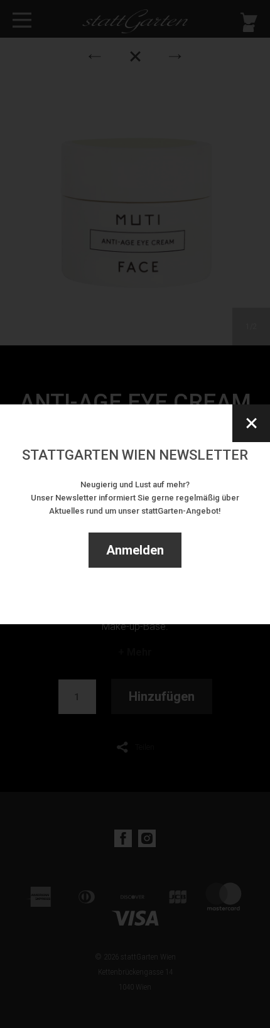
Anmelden (135, 550)
